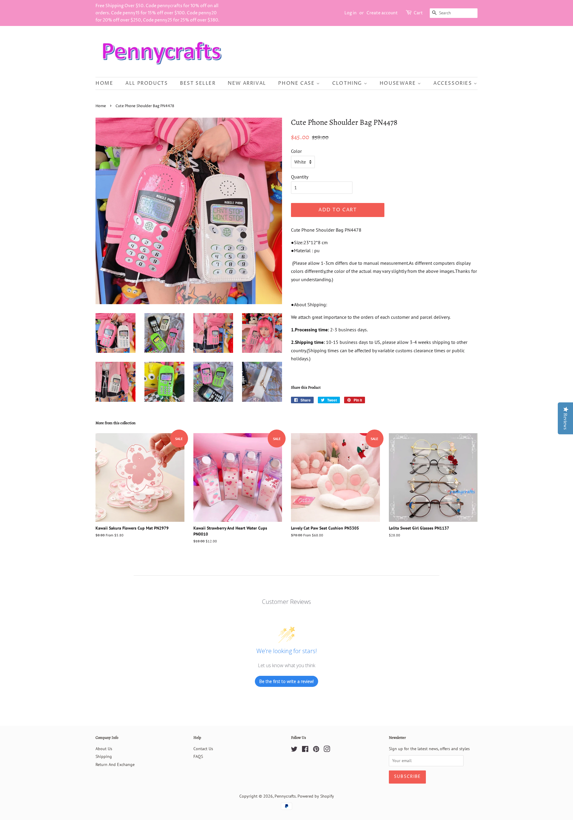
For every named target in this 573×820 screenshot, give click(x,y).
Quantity (299, 177)
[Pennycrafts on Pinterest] (316, 750)
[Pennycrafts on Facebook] (305, 750)
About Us (104, 748)
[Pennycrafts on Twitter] (294, 750)
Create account (382, 13)
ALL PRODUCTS (146, 83)
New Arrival (247, 83)
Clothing (347, 83)
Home (104, 83)
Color (296, 151)
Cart (418, 13)
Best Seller (198, 83)
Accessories (453, 83)
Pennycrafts (285, 796)
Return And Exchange (115, 764)
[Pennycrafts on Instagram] (327, 750)
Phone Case (297, 83)
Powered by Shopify (316, 796)
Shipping (104, 756)
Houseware (399, 83)
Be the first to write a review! (286, 681)
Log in (350, 13)
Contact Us (203, 748)
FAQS (198, 756)
